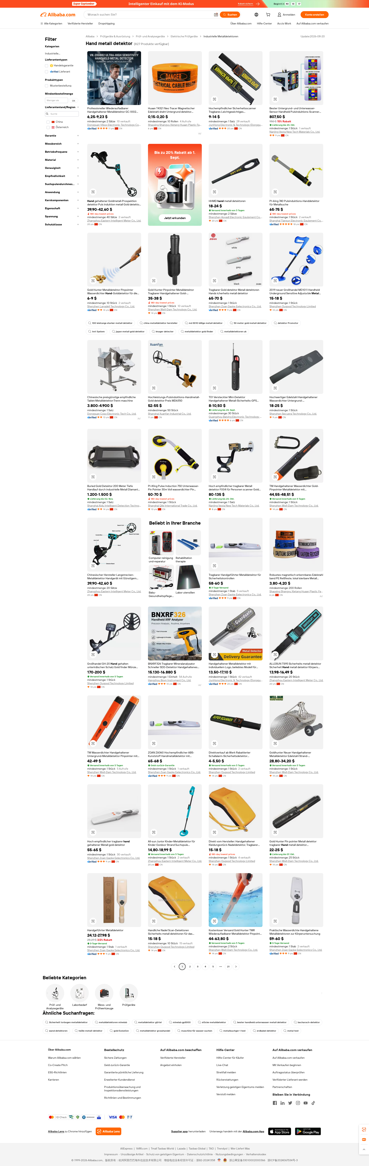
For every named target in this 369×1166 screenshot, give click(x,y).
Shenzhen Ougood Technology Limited (292, 306)
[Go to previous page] (174, 966)
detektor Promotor (288, 323)
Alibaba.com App (253, 1131)
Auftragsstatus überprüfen (289, 1072)
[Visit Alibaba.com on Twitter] (290, 1103)
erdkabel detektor (266, 1030)
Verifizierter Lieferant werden (290, 1079)
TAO (211, 1148)
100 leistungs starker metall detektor (112, 323)
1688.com (142, 1148)
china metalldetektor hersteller (161, 323)
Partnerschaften (282, 1086)
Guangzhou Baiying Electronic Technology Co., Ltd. (236, 416)
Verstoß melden (225, 1094)
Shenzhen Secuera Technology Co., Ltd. (293, 413)
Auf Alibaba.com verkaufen (289, 1057)
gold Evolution (121, 1030)
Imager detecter (165, 331)
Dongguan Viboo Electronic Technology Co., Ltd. (114, 124)
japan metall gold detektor (130, 331)
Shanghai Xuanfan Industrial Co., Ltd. (169, 413)
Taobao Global (197, 1148)
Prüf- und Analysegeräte (150, 36)
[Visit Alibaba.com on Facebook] (275, 1103)
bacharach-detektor (309, 1022)
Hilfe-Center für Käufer (230, 1057)
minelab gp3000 (182, 1022)
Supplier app (179, 1131)
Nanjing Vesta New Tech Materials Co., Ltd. (294, 131)
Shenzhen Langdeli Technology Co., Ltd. (111, 306)
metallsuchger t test (234, 1030)
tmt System (98, 331)
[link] (364, 1129)
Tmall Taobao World (162, 1148)
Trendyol (222, 1148)
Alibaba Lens (56, 1131)
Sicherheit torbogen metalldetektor (68, 1022)
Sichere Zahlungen (115, 1057)
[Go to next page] (236, 966)
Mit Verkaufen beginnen (287, 1065)
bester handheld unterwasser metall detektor (262, 1022)
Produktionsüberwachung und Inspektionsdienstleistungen (122, 1088)
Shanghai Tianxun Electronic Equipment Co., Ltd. (296, 220)
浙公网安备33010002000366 (247, 1160)
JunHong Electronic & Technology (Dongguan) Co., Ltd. (236, 124)
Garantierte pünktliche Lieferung (123, 1072)
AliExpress (126, 1148)
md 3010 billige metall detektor (206, 323)
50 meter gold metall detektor (250, 323)
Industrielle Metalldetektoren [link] (221, 36)
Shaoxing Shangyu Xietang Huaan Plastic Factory (175, 124)
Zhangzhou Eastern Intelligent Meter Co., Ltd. (114, 220)
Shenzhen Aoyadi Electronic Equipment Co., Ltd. (236, 217)
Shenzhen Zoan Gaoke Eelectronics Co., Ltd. (235, 306)
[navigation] (62, 502)
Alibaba (90, 36)
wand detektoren (58, 1030)
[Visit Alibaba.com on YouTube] (305, 1103)
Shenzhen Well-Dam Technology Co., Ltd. (172, 309)
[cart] (269, 15)
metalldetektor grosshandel (155, 1030)
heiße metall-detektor (90, 1030)
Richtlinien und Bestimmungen (122, 1097)
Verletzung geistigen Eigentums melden (240, 1086)
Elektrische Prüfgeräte (184, 36)
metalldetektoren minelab (113, 1022)
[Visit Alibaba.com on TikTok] (313, 1103)
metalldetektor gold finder (199, 331)
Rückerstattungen (227, 1079)
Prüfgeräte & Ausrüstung (115, 36)
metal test (293, 1030)
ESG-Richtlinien (57, 1072)
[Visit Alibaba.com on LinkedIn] (282, 1103)
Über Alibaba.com (59, 1049)
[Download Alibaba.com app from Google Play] (308, 1131)
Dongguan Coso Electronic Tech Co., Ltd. (111, 413)
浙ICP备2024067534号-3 (283, 1160)
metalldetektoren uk (235, 331)
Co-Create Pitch (58, 1065)
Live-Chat (222, 1065)
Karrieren (53, 1079)
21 (228, 966)
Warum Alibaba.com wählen (64, 1057)
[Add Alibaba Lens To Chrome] (108, 1131)
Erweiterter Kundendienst (119, 1079)
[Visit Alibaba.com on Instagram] (298, 1103)
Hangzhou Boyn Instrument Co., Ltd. (169, 680)
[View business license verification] (219, 1160)
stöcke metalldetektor (214, 1022)
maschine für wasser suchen (196, 1030)
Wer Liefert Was (240, 1148)
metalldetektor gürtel (150, 1022)
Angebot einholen (171, 1065)
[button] (216, 14)
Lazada (181, 1148)
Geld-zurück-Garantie (117, 1065)
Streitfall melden (226, 1072)
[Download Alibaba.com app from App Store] (279, 1131)
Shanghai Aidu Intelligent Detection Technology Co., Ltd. (114, 505)
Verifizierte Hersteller (173, 1057)
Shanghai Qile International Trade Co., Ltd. (172, 505)
